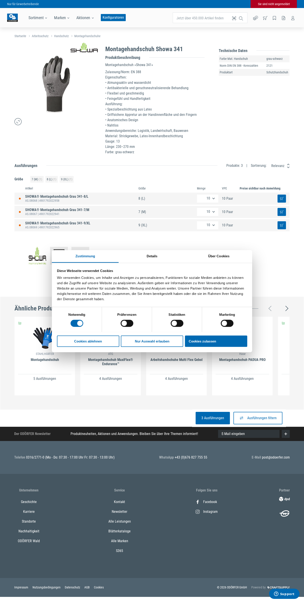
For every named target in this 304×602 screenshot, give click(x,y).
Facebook (210, 502)
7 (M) (37, 179)
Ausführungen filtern (262, 418)
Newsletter (119, 511)
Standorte (29, 521)
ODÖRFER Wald (29, 541)
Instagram (210, 511)
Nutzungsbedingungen (46, 587)
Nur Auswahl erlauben (152, 341)
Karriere (29, 511)
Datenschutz (73, 587)
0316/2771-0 (35, 457)
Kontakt (119, 502)
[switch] (127, 323)
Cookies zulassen (202, 341)
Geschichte (29, 502)
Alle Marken (119, 541)
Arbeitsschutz (40, 36)
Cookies (99, 587)
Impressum (21, 587)
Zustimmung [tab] (85, 256)
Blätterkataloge (119, 531)
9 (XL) (66, 179)
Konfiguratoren (113, 17)
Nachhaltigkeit (28, 531)
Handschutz (61, 36)
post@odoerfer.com (276, 457)
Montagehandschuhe (87, 36)
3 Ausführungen (212, 418)
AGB (87, 587)
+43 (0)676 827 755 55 (191, 457)
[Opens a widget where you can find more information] (284, 594)
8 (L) (51, 179)
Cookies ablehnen (88, 341)
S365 (119, 551)
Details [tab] (152, 256)
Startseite (20, 36)
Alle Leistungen (119, 521)
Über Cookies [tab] (218, 256)
